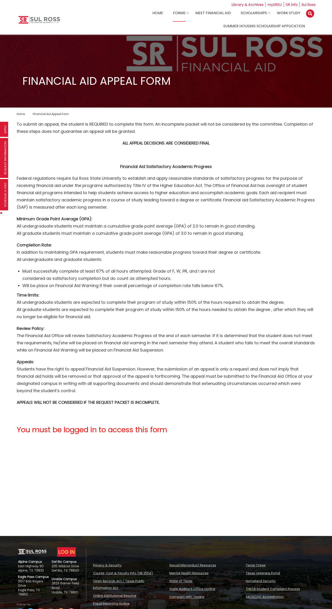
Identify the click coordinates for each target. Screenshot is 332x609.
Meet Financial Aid (213, 13)
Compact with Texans (186, 597)
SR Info (292, 4)
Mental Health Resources (188, 573)
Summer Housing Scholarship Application (264, 26)
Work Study (288, 13)
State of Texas (180, 581)
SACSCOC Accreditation (265, 597)
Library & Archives (247, 4)
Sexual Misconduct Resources (192, 565)
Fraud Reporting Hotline (111, 603)
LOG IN (66, 552)
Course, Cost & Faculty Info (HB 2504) (123, 573)
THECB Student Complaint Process (273, 589)
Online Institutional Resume (114, 595)
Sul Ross (309, 4)
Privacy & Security (107, 565)
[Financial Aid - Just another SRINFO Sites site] (39, 21)
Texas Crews (256, 565)
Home (157, 13)
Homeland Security (261, 581)
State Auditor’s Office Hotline (192, 589)
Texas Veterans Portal (263, 573)
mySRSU (274, 4)
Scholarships (254, 13)
